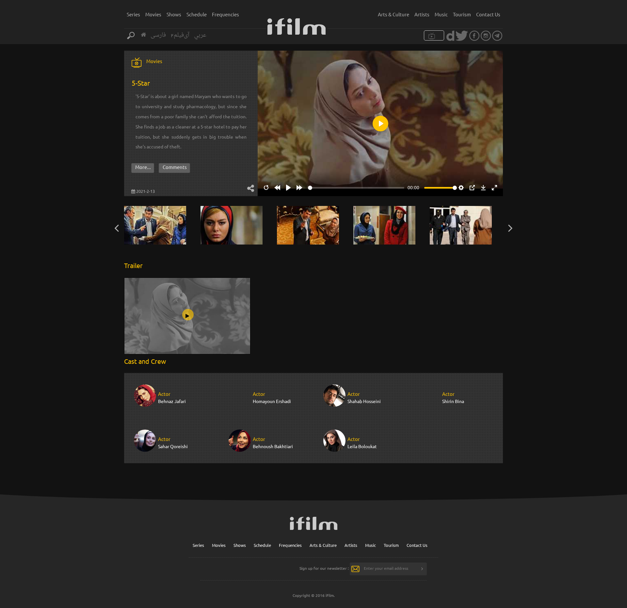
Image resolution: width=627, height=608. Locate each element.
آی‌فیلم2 (179, 35)
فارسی (158, 35)
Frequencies (225, 14)
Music (441, 14)
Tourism (462, 14)
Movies (153, 14)
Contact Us (488, 14)
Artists (421, 14)
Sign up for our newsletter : (324, 568)
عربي (200, 35)
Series (133, 14)
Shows (174, 14)
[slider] (356, 188)
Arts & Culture (393, 14)
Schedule (196, 14)
